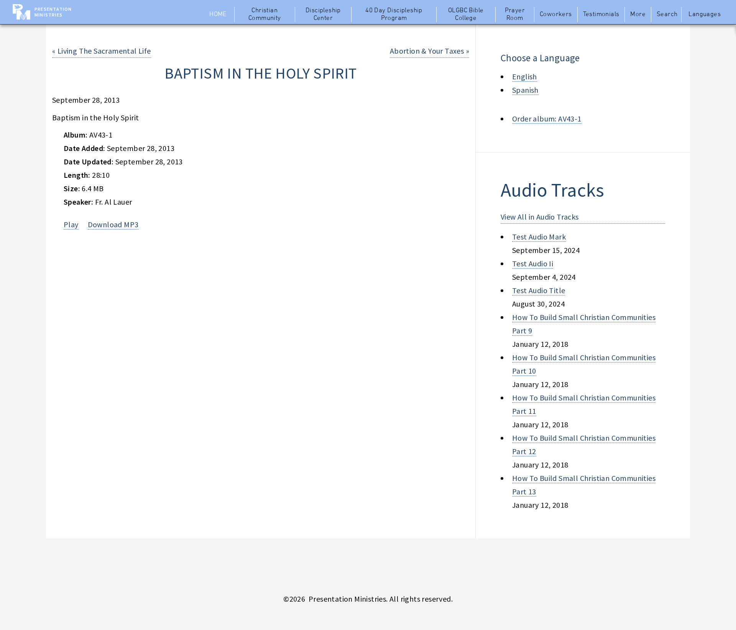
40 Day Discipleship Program (393, 14)
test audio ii (532, 263)
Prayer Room (515, 14)
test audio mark (539, 236)
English (524, 76)
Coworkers (556, 14)
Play (71, 224)
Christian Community (264, 14)
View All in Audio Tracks (540, 216)
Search (667, 14)
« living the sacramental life (101, 51)
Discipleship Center (323, 14)
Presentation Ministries (53, 12)
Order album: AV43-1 (547, 118)
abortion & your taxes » (429, 51)
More (638, 14)
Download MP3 (113, 224)
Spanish (525, 90)
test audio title (538, 290)
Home (218, 14)
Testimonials (601, 14)
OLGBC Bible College (465, 14)
